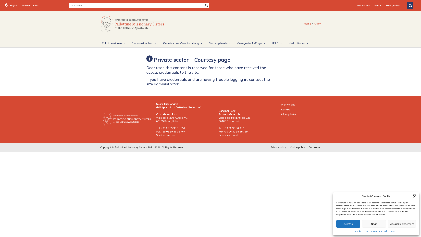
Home (307, 23)
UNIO (275, 43)
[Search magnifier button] (206, 5)
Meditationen (296, 43)
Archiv (317, 23)
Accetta (348, 223)
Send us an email (165, 135)
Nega (374, 223)
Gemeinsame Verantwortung (181, 43)
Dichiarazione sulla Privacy (382, 231)
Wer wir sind (363, 5)
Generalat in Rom (142, 43)
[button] (414, 196)
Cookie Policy (361, 231)
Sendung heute (218, 43)
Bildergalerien (393, 5)
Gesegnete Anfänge (249, 43)
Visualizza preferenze (402, 223)
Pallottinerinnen (112, 43)
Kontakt (378, 5)
